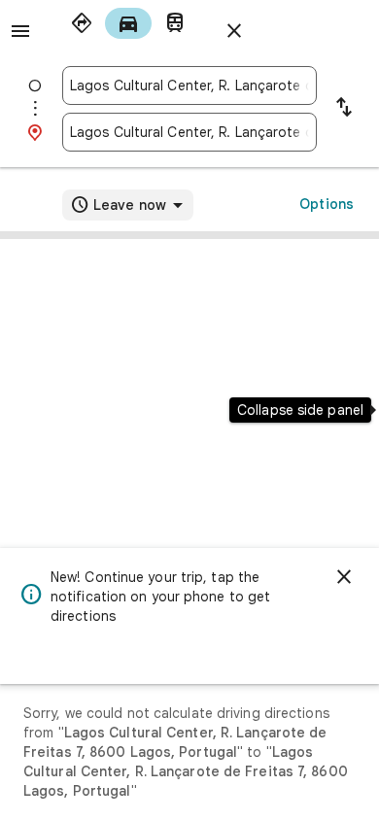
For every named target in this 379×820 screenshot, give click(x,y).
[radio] (81, 23)
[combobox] (189, 85)
